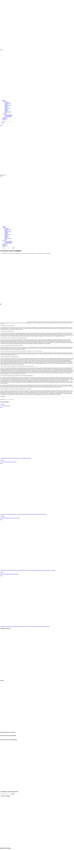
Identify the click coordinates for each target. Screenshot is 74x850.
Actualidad (7, 102)
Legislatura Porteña (8, 116)
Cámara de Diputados (8, 115)
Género (6, 233)
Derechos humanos (8, 105)
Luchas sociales (7, 234)
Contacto (4, 119)
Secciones (4, 101)
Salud (6, 112)
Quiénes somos (5, 118)
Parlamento (7, 109)
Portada (4, 100)
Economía (6, 232)
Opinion (6, 108)
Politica (6, 110)
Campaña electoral (8, 103)
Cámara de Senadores (8, 114)
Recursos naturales (8, 111)
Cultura (6, 104)
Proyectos (4, 113)
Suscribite (12, 793)
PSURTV (4, 117)
